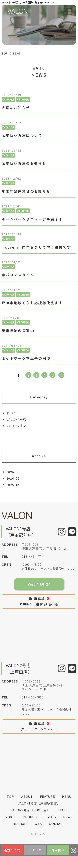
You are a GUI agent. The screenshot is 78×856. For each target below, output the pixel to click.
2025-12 (12, 484)
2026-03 (13, 471)
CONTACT (57, 823)
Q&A (38, 823)
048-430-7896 (33, 697)
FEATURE (47, 796)
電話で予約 (12, 850)
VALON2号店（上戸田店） (30, 809)
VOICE (10, 816)
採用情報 (57, 850)
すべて (11, 413)
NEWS (68, 816)
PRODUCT (31, 816)
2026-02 (13, 478)
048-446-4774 (33, 556)
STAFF (62, 809)
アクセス (35, 850)
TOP (5, 53)
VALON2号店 (16, 425)
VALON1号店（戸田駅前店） (39, 803)
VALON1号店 (16, 419)
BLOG (51, 816)
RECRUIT (20, 823)
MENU (66, 796)
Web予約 (36, 584)
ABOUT (27, 796)
